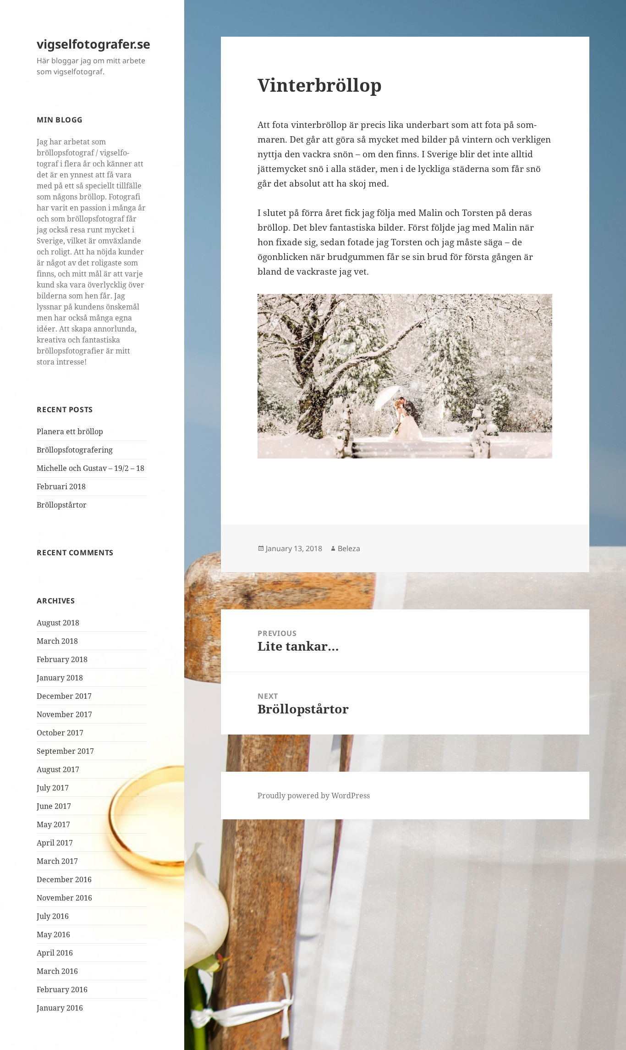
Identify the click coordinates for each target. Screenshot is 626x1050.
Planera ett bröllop (70, 431)
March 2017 (57, 861)
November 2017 (64, 714)
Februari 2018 (61, 486)
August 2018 (58, 623)
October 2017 (60, 733)
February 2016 (62, 989)
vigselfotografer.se (93, 43)
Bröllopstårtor (62, 505)
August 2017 (58, 769)
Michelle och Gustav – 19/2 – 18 (90, 468)
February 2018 (62, 659)
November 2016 (64, 898)
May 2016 (53, 934)
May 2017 (53, 824)
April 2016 (55, 953)
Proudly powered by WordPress (314, 795)
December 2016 (64, 879)
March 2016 (57, 971)
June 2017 (54, 806)
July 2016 (53, 916)
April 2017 (55, 843)
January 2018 (60, 678)
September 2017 (65, 751)
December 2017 (64, 696)
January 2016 (60, 1008)
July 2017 (53, 788)
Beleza (349, 548)
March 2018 (57, 641)
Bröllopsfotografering (75, 450)
